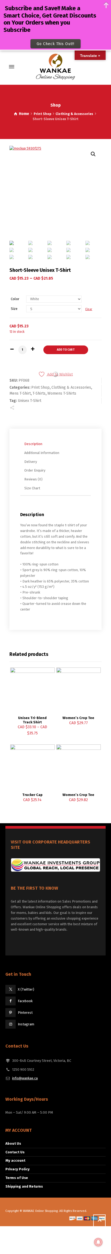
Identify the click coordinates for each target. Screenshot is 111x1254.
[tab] (56, 444)
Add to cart (66, 349)
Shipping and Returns (24, 1186)
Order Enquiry (34, 470)
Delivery (30, 462)
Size (14, 308)
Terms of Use (16, 1178)
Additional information (41, 453)
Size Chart (32, 488)
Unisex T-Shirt (29, 400)
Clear (88, 309)
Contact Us (15, 1152)
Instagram (26, 1024)
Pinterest (25, 1013)
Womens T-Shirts (61, 393)
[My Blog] (55, 66)
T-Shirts (39, 393)
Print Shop (42, 114)
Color (15, 299)
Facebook (25, 1001)
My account (15, 1160)
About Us (13, 1143)
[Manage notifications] (98, 1242)
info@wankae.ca (25, 1078)
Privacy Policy (17, 1169)
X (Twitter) (26, 989)
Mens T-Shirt (20, 393)
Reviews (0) (33, 479)
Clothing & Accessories (74, 114)
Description (33, 444)
